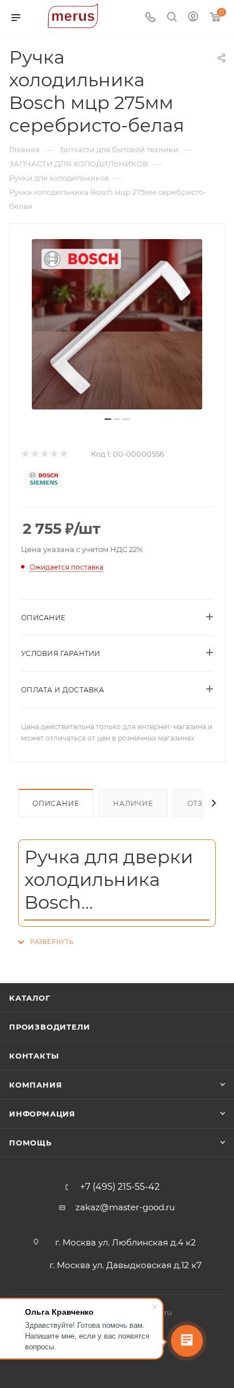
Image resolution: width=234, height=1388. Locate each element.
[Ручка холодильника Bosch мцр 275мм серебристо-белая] (117, 324)
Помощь (30, 1142)
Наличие (133, 803)
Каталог (30, 997)
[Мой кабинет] (193, 17)
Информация (42, 1113)
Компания (35, 1084)
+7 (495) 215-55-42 (120, 1186)
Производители (49, 1026)
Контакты (33, 1055)
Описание (55, 803)
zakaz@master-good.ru (125, 1207)
